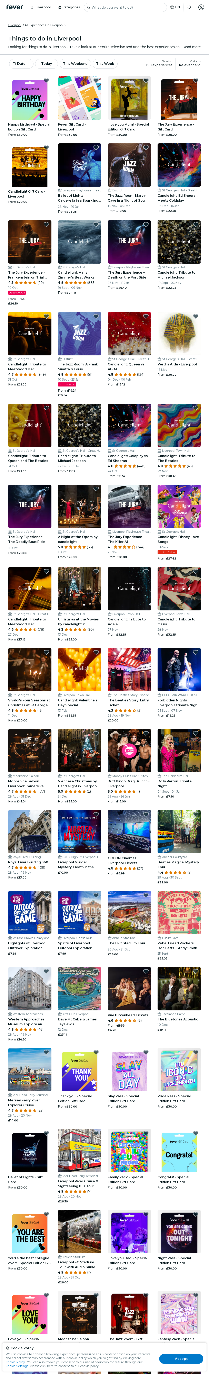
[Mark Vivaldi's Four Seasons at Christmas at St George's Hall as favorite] (46, 652)
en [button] (177, 7)
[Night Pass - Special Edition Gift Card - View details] (179, 1231)
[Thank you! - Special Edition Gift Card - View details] (79, 1069)
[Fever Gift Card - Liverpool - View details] (79, 98)
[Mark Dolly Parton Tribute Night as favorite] (195, 733)
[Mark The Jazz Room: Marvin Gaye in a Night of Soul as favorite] (146, 147)
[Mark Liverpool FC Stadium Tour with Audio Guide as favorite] (96, 1214)
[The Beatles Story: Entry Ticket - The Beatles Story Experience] (129, 669)
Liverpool (14, 25)
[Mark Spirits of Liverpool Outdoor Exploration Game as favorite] (96, 895)
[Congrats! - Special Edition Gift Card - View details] (179, 1150)
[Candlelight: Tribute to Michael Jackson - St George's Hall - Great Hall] (79, 425)
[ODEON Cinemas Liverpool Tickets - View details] (129, 831)
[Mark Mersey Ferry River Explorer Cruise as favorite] (46, 1052)
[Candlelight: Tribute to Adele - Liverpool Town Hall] (129, 588)
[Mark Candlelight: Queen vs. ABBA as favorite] (146, 316)
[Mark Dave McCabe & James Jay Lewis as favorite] (96, 971)
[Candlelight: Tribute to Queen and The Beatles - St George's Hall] (29, 425)
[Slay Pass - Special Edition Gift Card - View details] (129, 1069)
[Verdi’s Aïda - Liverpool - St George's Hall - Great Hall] (179, 333)
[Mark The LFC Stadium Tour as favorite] (146, 895)
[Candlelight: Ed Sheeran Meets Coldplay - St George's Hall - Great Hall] (179, 165)
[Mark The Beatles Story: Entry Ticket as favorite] (146, 652)
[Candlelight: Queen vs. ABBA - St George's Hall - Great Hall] (129, 333)
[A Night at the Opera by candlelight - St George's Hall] (79, 506)
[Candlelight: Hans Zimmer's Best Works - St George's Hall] (79, 242)
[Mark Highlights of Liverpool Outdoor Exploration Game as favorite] (46, 895)
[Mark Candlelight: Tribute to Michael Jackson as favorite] (195, 224)
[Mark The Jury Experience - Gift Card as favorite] (195, 80)
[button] (46, 25)
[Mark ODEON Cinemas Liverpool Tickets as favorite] (146, 814)
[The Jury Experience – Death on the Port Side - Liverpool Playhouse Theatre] (129, 242)
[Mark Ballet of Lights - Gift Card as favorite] (46, 1133)
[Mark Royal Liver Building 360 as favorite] (46, 814)
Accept (181, 1359)
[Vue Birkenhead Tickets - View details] (129, 988)
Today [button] (46, 64)
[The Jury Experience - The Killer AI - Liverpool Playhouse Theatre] (129, 506)
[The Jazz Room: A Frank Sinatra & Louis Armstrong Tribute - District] (79, 333)
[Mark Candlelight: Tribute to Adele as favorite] (146, 571)
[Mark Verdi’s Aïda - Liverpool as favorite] (195, 316)
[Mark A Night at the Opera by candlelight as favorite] (96, 489)
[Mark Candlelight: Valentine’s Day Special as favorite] (96, 652)
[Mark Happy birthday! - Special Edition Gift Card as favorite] (46, 80)
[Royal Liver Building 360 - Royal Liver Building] (29, 831)
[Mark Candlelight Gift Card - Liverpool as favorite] (46, 147)
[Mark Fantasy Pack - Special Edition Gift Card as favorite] (195, 1295)
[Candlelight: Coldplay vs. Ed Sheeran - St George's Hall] (129, 425)
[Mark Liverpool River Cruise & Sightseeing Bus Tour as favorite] (96, 1133)
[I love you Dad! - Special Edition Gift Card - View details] (129, 1231)
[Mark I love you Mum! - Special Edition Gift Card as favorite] (146, 80)
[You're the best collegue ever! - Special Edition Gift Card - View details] (29, 1231)
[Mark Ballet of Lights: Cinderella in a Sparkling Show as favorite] (96, 147)
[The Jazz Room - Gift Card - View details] (129, 1312)
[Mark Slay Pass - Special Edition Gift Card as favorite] (146, 1052)
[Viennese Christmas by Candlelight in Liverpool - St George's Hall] (79, 750)
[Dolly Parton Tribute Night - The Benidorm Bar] (179, 750)
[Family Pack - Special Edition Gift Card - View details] (129, 1150)
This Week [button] (105, 64)
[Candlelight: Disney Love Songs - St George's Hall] (179, 506)
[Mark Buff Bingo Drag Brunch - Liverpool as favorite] (146, 733)
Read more (192, 47)
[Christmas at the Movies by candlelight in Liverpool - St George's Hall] (79, 588)
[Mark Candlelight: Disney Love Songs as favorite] (195, 489)
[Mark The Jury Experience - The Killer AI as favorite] (146, 489)
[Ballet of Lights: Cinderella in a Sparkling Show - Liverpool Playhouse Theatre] (79, 165)
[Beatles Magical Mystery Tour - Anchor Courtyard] (179, 831)
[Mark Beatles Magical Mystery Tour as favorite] (195, 814)
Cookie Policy (15, 1362)
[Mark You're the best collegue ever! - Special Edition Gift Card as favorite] (46, 1214)
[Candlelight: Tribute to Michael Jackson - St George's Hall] (179, 242)
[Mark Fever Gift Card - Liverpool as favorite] (96, 80)
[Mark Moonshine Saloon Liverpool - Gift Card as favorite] (96, 1295)
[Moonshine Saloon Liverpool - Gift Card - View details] (79, 1312)
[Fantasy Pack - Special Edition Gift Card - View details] (179, 1312)
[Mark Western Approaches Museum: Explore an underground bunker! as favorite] (46, 971)
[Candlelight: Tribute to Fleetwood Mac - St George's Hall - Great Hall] (29, 588)
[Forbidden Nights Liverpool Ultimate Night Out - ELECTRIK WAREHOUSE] (179, 669)
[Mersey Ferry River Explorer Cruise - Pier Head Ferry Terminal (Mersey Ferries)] (29, 1069)
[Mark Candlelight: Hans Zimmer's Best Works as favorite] (96, 224)
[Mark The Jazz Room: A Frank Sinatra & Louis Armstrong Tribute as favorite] (96, 316)
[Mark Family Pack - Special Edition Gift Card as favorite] (146, 1133)
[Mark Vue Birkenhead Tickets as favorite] (146, 971)
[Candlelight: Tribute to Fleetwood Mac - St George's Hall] (29, 333)
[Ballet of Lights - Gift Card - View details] (29, 1150)
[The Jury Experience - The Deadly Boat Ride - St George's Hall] (29, 506)
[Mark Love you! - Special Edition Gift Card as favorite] (46, 1295)
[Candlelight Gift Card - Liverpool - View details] (29, 165)
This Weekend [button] (75, 64)
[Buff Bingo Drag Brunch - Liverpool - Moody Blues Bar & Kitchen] (129, 750)
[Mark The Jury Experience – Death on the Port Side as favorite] (146, 224)
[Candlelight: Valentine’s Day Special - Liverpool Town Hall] (79, 669)
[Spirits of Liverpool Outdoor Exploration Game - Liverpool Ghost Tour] (79, 912)
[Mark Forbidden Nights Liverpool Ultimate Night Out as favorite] (195, 652)
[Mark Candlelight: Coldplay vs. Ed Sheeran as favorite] (146, 408)
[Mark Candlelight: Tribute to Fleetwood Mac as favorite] (46, 316)
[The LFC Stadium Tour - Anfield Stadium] (129, 912)
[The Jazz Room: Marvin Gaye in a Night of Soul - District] (129, 165)
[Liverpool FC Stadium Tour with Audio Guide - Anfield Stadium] (79, 1231)
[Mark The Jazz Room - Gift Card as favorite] (146, 1295)
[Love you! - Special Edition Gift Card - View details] (29, 1312)
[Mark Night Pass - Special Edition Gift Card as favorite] (195, 1214)
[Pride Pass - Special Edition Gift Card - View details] (179, 1069)
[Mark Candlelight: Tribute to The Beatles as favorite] (195, 408)
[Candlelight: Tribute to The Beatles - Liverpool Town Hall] (179, 425)
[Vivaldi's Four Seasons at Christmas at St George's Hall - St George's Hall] (29, 669)
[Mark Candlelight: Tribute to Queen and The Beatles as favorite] (46, 408)
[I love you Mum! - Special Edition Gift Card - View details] (129, 98)
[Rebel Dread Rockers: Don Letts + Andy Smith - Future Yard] (179, 912)
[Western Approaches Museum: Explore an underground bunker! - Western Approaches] (29, 988)
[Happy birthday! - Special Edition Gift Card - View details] (29, 98)
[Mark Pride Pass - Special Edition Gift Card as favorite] (195, 1052)
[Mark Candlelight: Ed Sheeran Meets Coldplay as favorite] (195, 147)
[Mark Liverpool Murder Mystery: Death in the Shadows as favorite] (96, 814)
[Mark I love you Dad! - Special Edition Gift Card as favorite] (146, 1214)
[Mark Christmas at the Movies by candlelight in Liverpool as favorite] (96, 571)
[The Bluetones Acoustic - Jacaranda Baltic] (179, 988)
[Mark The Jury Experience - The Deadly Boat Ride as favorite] (46, 489)
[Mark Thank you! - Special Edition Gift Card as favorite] (96, 1052)
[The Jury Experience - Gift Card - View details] (179, 98)
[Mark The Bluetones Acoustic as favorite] (195, 971)
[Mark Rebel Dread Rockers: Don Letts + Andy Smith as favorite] (195, 895)
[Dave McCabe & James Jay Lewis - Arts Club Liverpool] (79, 988)
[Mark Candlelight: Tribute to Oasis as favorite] (195, 571)
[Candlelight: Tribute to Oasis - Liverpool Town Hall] (179, 588)
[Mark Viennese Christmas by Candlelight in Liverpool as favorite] (96, 733)
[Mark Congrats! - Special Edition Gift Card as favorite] (195, 1133)
